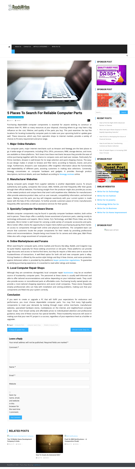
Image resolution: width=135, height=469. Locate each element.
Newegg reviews (66, 174)
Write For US (56, 46)
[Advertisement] (67, 30)
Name (12, 367)
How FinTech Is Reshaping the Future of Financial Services (112, 138)
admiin (18, 120)
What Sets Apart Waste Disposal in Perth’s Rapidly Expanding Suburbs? (113, 131)
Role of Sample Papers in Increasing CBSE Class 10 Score (113, 151)
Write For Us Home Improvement (112, 212)
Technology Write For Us (108, 204)
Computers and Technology (15, 117)
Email (12, 375)
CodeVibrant (36, 465)
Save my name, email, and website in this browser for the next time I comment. (14, 403)
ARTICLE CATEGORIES (40, 46)
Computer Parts (19, 325)
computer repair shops (34, 325)
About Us (18, 46)
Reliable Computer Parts (51, 325)
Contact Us (27, 46)
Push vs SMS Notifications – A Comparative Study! (76, 440)
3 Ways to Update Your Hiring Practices (19, 330)
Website (12, 384)
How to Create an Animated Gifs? (48, 455)
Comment (14, 347)
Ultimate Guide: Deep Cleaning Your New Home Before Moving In (82, 330)
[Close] (13, 52)
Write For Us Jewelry (106, 200)
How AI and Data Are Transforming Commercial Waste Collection (110, 144)
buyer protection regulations (67, 260)
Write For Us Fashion (106, 196)
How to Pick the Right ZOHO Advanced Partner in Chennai (112, 124)
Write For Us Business (107, 208)
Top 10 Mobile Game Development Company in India (19, 440)
